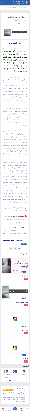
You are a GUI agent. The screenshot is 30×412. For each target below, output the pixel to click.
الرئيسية (27, 8)
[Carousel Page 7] (23, 380)
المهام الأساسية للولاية (22, 302)
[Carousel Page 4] (15, 380)
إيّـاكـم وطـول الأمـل (22, 276)
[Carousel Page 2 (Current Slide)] (10, 380)
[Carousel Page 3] (13, 380)
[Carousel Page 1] (7, 380)
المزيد (26, 278)
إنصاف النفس (24, 359)
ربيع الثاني (7, 8)
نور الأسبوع (21, 8)
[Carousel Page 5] (18, 380)
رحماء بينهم (24, 331)
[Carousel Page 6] (20, 380)
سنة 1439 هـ (14, 8)
